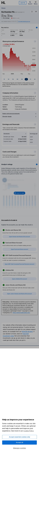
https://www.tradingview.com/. (21, 312)
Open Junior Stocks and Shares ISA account (19, 293)
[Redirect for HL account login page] (19, 193)
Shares (3, 8)
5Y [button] (30, 79)
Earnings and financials (11, 124)
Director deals (7, 116)
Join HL (22, 3)
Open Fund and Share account (19, 249)
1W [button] (8, 79)
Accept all (19, 442)
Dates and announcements (11, 113)
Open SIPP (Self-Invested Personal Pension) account (19, 264)
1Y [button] (26, 79)
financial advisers (27, 331)
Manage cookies (19, 448)
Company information (10, 93)
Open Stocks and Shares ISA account (19, 236)
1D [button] (4, 79)
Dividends (7, 133)
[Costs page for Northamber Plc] (20, 154)
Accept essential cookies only (19, 437)
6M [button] (22, 79)
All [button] (34, 79)
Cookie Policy (28, 431)
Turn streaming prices (24, 21)
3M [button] (17, 79)
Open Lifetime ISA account (19, 279)
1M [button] (13, 79)
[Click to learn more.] (37, 27)
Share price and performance (13, 41)
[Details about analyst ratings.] (37, 164)
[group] (19, 79)
